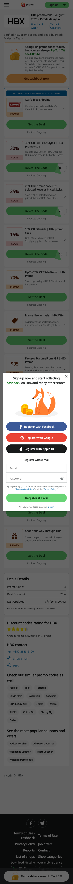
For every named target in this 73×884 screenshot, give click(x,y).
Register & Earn (36, 498)
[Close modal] (66, 376)
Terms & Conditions (25, 489)
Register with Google (39, 438)
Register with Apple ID (39, 449)
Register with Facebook (39, 426)
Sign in (51, 506)
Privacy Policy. (50, 489)
